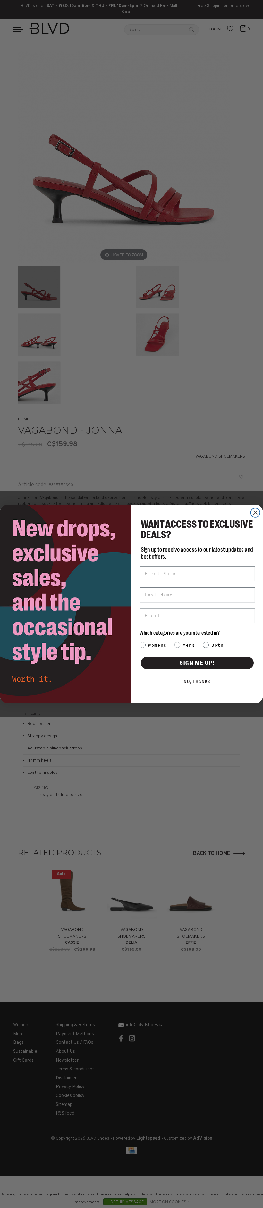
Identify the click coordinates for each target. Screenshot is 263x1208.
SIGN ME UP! (197, 662)
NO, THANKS (197, 681)
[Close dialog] (255, 512)
